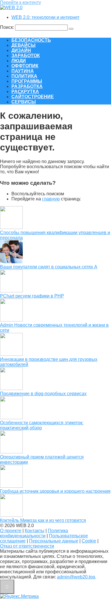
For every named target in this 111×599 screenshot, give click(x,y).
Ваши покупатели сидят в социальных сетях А (48, 266)
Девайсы (23, 45)
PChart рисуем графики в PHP (32, 296)
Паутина (22, 71)
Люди (18, 60)
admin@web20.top (76, 576)
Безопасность (31, 40)
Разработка (27, 86)
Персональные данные (53, 540)
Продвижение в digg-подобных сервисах (43, 393)
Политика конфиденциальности (34, 533)
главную (51, 198)
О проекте (10, 530)
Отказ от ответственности (27, 546)
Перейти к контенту (20, 2)
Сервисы (23, 101)
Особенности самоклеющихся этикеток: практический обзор (41, 425)
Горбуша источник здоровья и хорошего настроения (55, 491)
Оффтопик (24, 65)
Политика (24, 76)
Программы (26, 81)
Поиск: (7, 27)
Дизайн (21, 50)
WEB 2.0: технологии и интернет (45, 17)
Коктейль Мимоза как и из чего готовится (43, 520)
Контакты (34, 530)
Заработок (25, 55)
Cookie (89, 540)
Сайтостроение (32, 96)
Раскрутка (25, 91)
